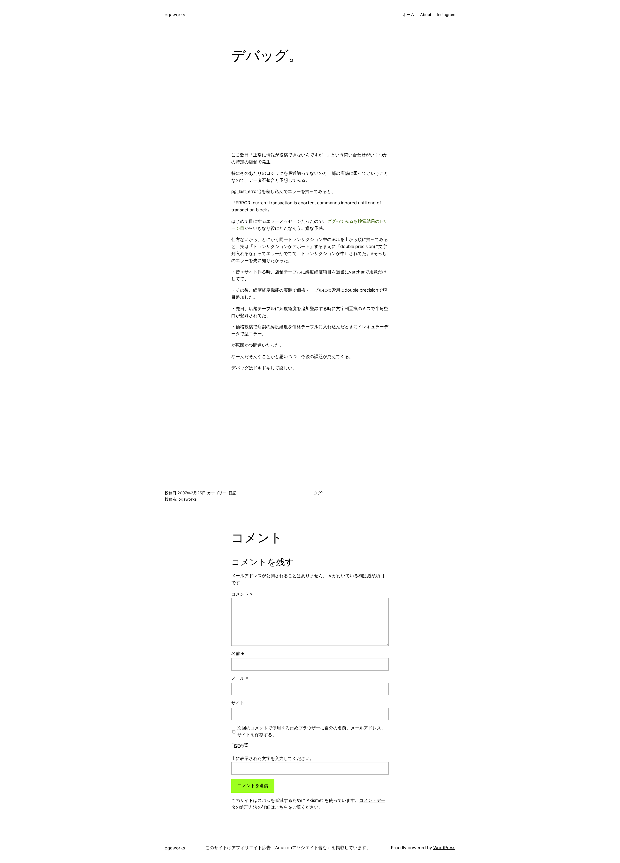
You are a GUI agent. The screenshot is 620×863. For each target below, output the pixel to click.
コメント (242, 594)
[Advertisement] (310, 112)
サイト (237, 702)
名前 (237, 653)
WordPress (444, 847)
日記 (232, 492)
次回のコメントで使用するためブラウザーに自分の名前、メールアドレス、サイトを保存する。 (311, 731)
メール (239, 678)
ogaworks (175, 14)
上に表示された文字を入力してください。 (272, 758)
